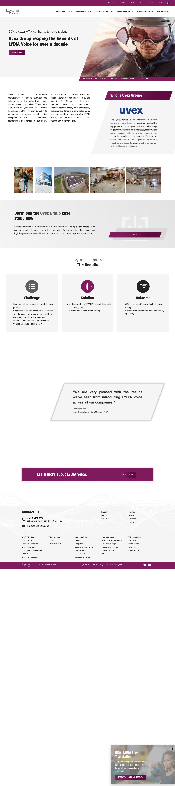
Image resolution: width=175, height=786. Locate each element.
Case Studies (101, 78)
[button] (171, 749)
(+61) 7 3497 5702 (35, 519)
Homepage (87, 78)
